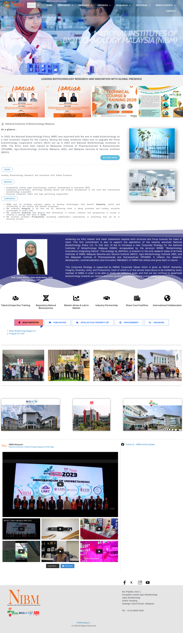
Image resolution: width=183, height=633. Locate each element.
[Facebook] (126, 582)
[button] (2, 37)
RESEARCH (122, 5)
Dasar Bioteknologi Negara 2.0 (22, 331)
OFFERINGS (142, 5)
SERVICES (102, 5)
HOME (49, 5)
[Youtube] (149, 582)
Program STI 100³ (17, 333)
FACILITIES (83, 5)
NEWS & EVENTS (164, 5)
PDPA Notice (83, 623)
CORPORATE (63, 5)
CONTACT (171, 11)
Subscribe (69, 566)
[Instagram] (141, 582)
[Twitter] (133, 582)
